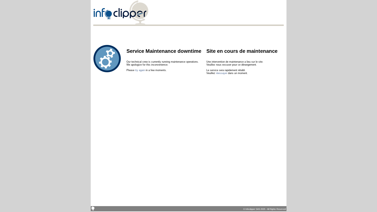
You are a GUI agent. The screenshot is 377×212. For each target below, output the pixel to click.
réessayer (221, 73)
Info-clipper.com (120, 12)
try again (140, 70)
